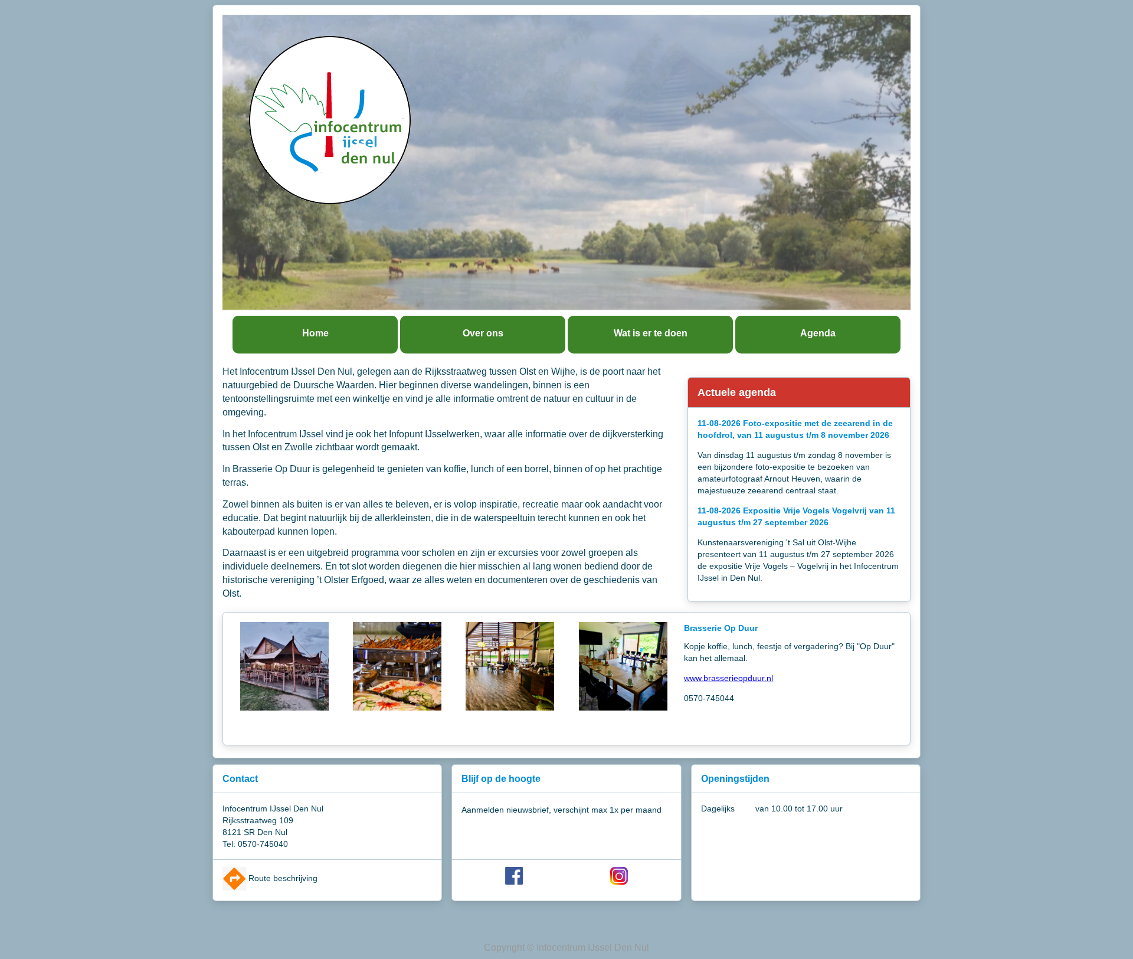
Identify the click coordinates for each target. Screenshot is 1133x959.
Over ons (483, 333)
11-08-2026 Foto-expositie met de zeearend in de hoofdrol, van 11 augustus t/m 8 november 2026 (795, 429)
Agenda (818, 333)
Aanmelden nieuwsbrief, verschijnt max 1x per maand (561, 809)
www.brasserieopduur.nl (728, 678)
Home (315, 333)
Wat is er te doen (650, 333)
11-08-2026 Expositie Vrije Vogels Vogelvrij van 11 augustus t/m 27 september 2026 (796, 516)
